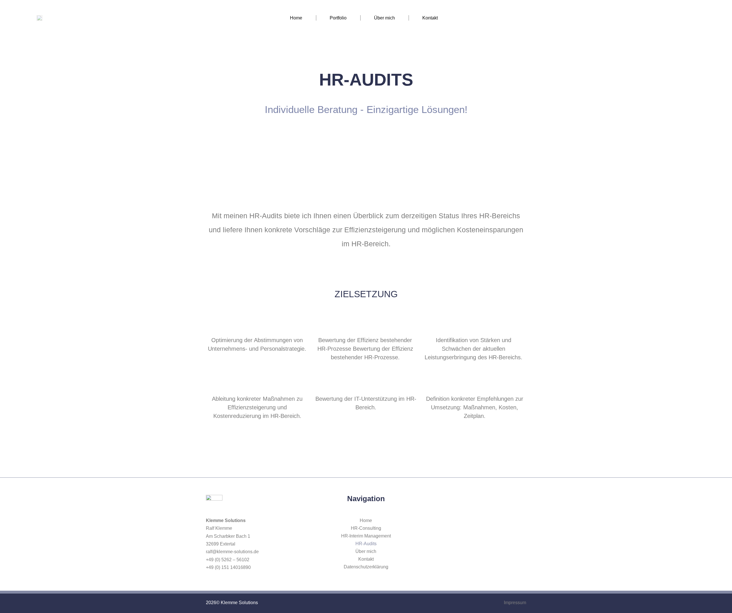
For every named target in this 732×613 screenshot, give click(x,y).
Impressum (515, 602)
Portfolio (338, 17)
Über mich (384, 17)
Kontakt (430, 17)
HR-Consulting (366, 528)
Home (296, 17)
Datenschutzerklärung (366, 566)
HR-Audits (366, 543)
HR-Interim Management (366, 535)
